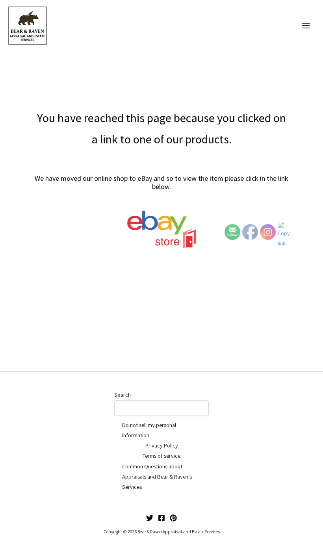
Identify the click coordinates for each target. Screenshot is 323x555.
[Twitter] (149, 518)
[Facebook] (161, 518)
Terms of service (161, 455)
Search (122, 394)
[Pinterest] (173, 518)
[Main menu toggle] (306, 26)
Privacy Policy (161, 445)
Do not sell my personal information (149, 430)
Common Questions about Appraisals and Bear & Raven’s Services (157, 476)
